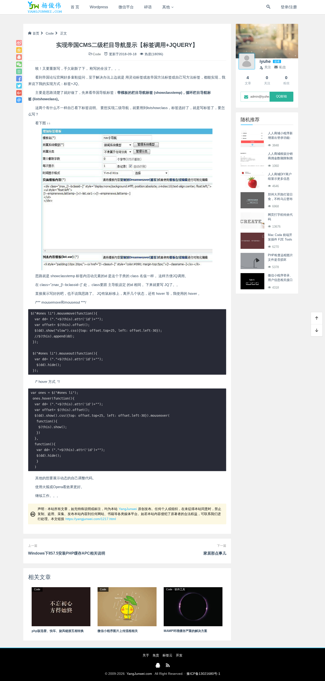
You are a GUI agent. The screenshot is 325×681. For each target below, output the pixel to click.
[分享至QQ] (19, 57)
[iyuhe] (246, 61)
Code (50, 33)
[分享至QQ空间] (19, 50)
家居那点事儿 (214, 553)
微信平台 (126, 7)
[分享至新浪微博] (19, 43)
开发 (179, 655)
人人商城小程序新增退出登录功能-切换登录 (280, 137)
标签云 (167, 655)
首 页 (75, 7)
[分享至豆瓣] (19, 71)
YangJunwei (128, 509)
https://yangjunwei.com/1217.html (90, 519)
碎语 (148, 7)
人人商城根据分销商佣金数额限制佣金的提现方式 (280, 158)
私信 (282, 67)
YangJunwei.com (139, 674)
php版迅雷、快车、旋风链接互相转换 (58, 631)
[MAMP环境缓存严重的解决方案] (193, 606)
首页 (36, 33)
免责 (156, 655)
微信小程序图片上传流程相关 (118, 631)
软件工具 (180, 589)
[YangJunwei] (44, 7)
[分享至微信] (19, 64)
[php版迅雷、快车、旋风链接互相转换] (61, 606)
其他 (166, 7)
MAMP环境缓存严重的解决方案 (185, 631)
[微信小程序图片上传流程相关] (127, 606)
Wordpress (99, 7)
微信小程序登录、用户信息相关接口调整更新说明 (280, 280)
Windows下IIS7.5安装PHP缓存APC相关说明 (66, 553)
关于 (146, 655)
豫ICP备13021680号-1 (203, 674)
